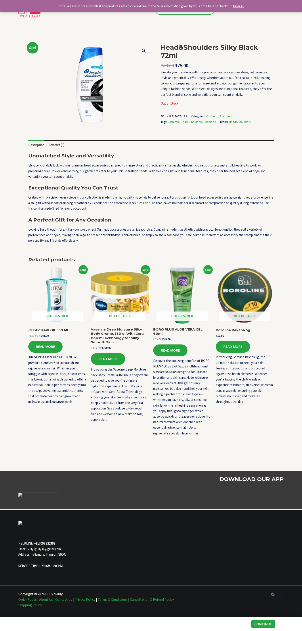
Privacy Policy (85, 599)
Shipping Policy (30, 605)
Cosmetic (212, 116)
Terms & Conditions (113, 599)
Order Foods (27, 599)
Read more (45, 346)
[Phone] (282, 594)
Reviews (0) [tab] (56, 145)
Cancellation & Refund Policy (152, 599)
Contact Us (63, 599)
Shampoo (225, 116)
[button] (144, 51)
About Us (46, 599)
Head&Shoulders (191, 122)
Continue (263, 624)
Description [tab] (36, 145)
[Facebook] (273, 594)
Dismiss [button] (238, 6)
